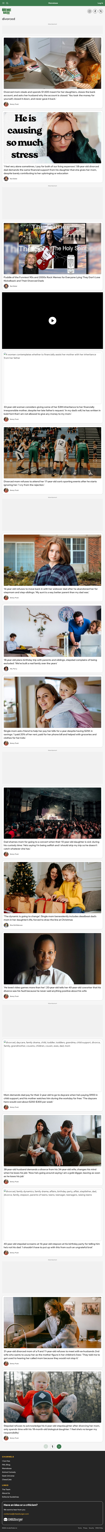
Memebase (53, 3)
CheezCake (7, 1479)
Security (91, 1528)
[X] (101, 11)
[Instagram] (89, 11)
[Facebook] (95, 11)
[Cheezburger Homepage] (52, 1520)
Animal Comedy (9, 1472)
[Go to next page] (59, 1446)
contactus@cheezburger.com (16, 1514)
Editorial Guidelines (10, 1497)
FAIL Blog (6, 1465)
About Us (6, 1493)
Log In (100, 3)
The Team (6, 1489)
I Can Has (6, 1461)
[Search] (7, 3)
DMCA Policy (99, 1528)
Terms (80, 1528)
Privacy (85, 1528)
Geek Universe (8, 1476)
